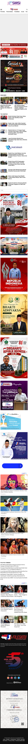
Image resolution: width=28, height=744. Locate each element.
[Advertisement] (14, 29)
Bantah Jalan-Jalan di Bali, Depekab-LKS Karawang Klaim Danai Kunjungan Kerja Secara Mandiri (17, 125)
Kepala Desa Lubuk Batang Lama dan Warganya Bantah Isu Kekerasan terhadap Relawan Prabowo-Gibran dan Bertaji (17, 155)
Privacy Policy (11, 740)
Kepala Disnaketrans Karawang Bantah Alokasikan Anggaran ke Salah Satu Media (17, 184)
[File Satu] (14, 9)
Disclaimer (5, 740)
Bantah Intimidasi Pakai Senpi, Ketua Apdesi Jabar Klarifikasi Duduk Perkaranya (17, 118)
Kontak (18, 739)
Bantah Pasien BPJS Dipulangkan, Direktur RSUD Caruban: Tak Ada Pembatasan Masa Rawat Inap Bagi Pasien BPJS (16, 163)
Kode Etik (22, 739)
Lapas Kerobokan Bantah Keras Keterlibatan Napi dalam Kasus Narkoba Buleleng (17, 140)
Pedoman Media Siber (20, 740)
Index (4, 739)
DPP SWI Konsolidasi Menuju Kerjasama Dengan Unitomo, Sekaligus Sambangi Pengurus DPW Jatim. (19, 108)
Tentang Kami (13, 739)
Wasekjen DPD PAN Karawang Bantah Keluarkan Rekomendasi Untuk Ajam (17, 170)
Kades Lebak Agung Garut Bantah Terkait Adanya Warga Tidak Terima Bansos (16, 177)
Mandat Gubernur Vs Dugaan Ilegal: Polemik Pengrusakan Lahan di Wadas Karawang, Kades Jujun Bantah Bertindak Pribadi (17, 132)
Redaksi (8, 739)
